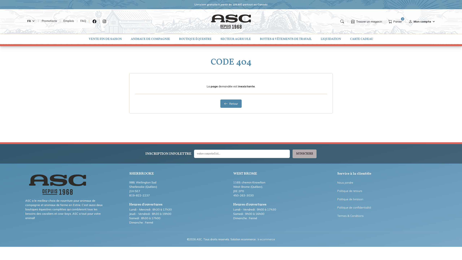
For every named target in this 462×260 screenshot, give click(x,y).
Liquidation (331, 39)
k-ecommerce (266, 239)
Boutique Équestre (195, 39)
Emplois (68, 21)
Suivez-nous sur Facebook (94, 21)
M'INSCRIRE (304, 154)
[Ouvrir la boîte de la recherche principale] (342, 21)
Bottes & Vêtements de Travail (286, 39)
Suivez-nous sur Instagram (104, 21)
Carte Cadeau (361, 39)
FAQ (83, 21)
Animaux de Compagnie (150, 39)
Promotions (49, 21)
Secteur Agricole (236, 39)
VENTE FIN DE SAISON (105, 39)
